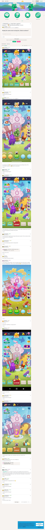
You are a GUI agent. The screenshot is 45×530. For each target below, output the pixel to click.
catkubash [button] (5, 47)
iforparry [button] (5, 458)
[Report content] (30, 24)
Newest (5, 45)
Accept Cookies (39, 523)
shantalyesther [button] (6, 484)
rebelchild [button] (5, 469)
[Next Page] (30, 45)
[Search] (35, 1)
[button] (3, 27)
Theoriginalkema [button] (6, 175)
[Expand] (16, 35)
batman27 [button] (5, 169)
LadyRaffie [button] (5, 26)
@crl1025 (5, 471)
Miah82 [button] (5, 97)
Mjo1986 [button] (5, 320)
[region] (31, 525)
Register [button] (18, 41)
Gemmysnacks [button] (6, 240)
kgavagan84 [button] (6, 233)
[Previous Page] (27, 45)
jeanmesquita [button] (6, 92)
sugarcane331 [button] (6, 395)
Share (3, 90)
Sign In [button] (14, 41)
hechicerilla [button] (6, 260)
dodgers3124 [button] (6, 489)
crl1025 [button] (5, 478)
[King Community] (22, 1)
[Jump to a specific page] (31, 45)
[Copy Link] (18, 27)
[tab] (22, 20)
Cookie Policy (24, 526)
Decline (39, 525)
